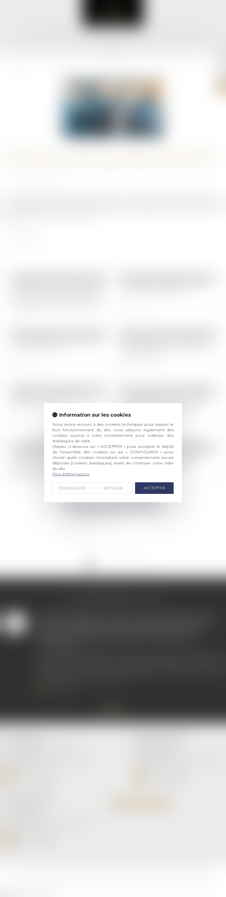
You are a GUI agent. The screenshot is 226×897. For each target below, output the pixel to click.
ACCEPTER (154, 487)
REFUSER (113, 488)
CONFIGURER (72, 488)
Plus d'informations (70, 474)
